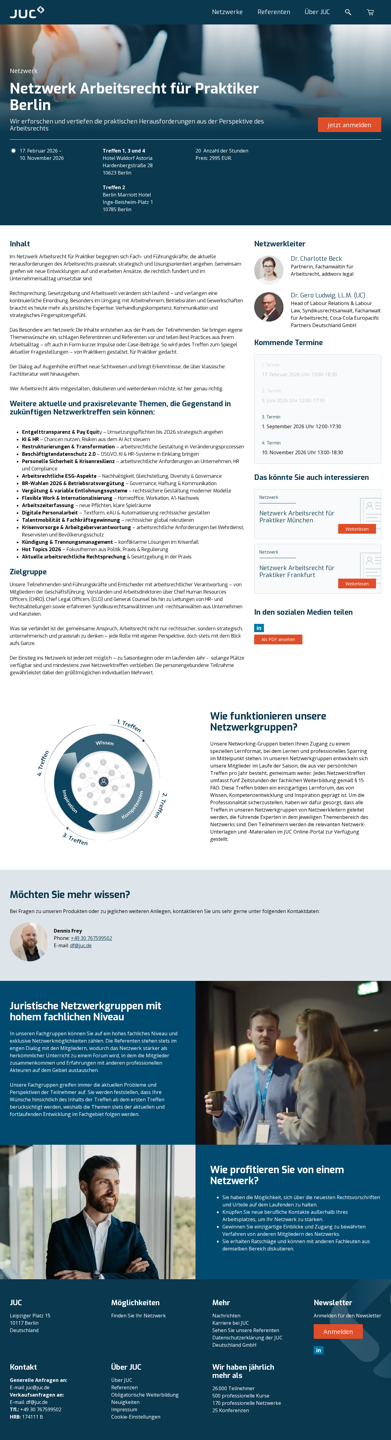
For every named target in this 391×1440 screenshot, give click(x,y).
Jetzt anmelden (349, 125)
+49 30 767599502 (91, 938)
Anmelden (338, 1332)
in (318, 1350)
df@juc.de (81, 945)
